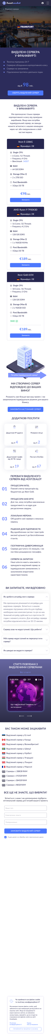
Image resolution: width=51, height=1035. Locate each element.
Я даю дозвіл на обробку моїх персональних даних (26, 837)
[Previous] (21, 715)
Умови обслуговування (32, 1023)
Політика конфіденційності (16, 1023)
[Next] (29, 715)
